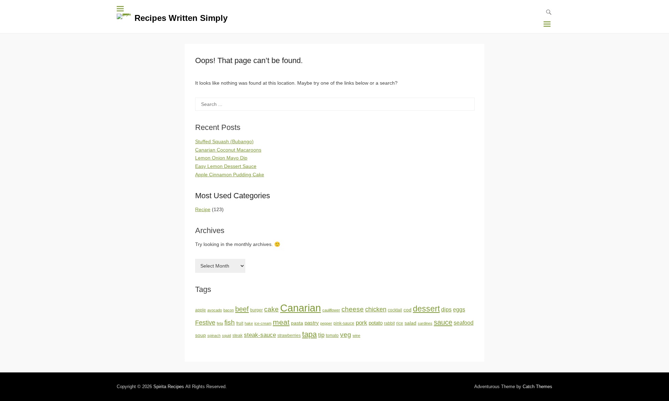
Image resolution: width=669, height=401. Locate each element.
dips (446, 310)
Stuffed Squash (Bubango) (224, 141)
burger (256, 310)
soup (200, 335)
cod (407, 310)
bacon (228, 310)
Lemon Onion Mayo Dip (221, 158)
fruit (239, 323)
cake (271, 309)
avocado (214, 310)
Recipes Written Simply (181, 18)
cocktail (395, 310)
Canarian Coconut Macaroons (228, 150)
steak (237, 335)
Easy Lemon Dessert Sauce (225, 166)
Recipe (202, 209)
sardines (425, 323)
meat (281, 322)
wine (356, 335)
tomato (332, 335)
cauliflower (331, 310)
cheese (352, 309)
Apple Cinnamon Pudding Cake (229, 174)
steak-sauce (260, 334)
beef (242, 309)
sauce (443, 322)
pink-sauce (343, 323)
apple (200, 310)
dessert (426, 308)
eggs (459, 310)
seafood (464, 323)
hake (249, 323)
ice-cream (262, 323)
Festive (205, 322)
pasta (297, 323)
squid (226, 335)
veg (345, 334)
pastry (312, 323)
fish (229, 322)
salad (410, 323)
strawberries (289, 335)
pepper (326, 323)
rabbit (389, 323)
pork (361, 322)
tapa (309, 334)
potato (376, 323)
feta (220, 323)
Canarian (300, 308)
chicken (375, 309)
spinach (214, 335)
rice (399, 323)
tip (321, 335)
